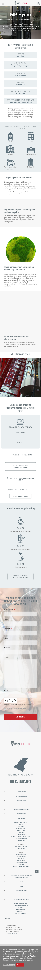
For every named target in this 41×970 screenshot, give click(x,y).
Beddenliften (21, 860)
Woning (21, 832)
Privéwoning (21, 840)
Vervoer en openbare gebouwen (21, 836)
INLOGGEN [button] (7, 918)
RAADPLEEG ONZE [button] (20, 466)
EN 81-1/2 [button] (20, 443)
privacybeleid (22, 708)
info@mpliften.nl (11, 933)
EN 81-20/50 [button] (20, 433)
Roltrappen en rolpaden (21, 866)
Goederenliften (21, 856)
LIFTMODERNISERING (21, 796)
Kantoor (21, 826)
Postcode (8, 629)
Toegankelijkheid (21, 838)
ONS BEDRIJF (21, 818)
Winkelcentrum (21, 828)
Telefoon (7, 648)
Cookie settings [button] (9, 965)
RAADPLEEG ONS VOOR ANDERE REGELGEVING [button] (20, 576)
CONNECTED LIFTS (21, 814)
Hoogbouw (21, 830)
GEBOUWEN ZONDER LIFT (21, 805)
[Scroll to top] (36, 871)
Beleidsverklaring (21, 890)
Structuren (21, 864)
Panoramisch (21, 848)
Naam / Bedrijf (9, 609)
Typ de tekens (9, 691)
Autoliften (21, 858)
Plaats (6, 619)
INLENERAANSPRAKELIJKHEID (21, 899)
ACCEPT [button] (19, 965)
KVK (21, 882)
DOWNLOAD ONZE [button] (22, 455)
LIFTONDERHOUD (21, 792)
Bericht (6, 657)
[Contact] (20, 767)
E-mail (6, 638)
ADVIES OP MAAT (21, 800)
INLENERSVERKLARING (21, 895)
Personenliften (21, 854)
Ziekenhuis (21, 834)
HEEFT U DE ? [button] (22, 479)
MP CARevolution (21, 846)
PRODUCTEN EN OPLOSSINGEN (21, 809)
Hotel (21, 824)
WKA (21, 886)
